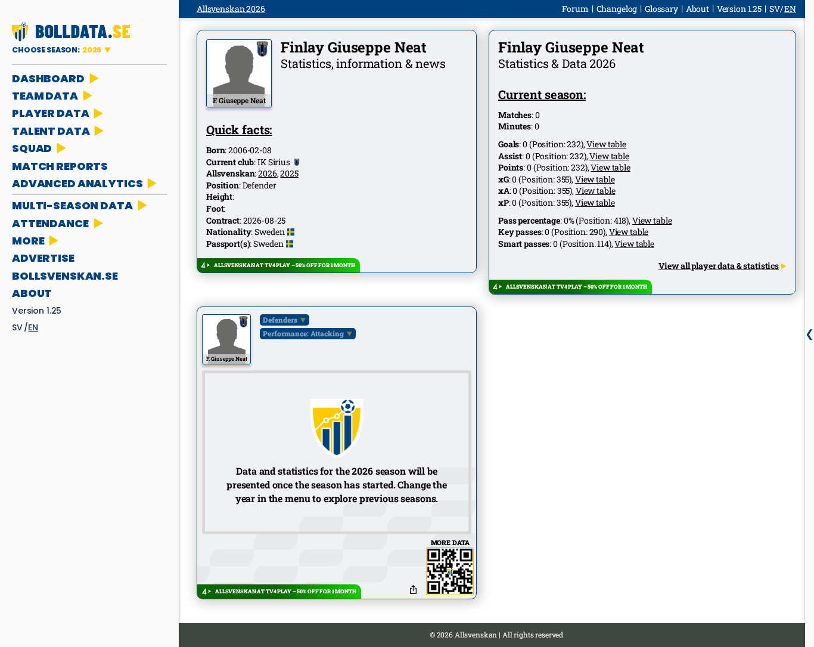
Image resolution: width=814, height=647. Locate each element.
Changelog (617, 8)
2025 (289, 173)
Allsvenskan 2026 (231, 8)
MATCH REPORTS (60, 166)
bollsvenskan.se (65, 275)
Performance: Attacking (303, 333)
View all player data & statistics (718, 265)
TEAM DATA (45, 95)
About (32, 293)
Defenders (280, 319)
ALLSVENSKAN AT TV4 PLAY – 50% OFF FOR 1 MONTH (284, 265)
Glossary (661, 8)
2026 (267, 173)
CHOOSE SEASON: (56, 50)
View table (606, 144)
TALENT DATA (50, 130)
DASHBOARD (48, 78)
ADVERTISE (43, 257)
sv (17, 327)
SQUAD (32, 148)
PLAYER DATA (50, 113)
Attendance (50, 223)
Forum (575, 8)
